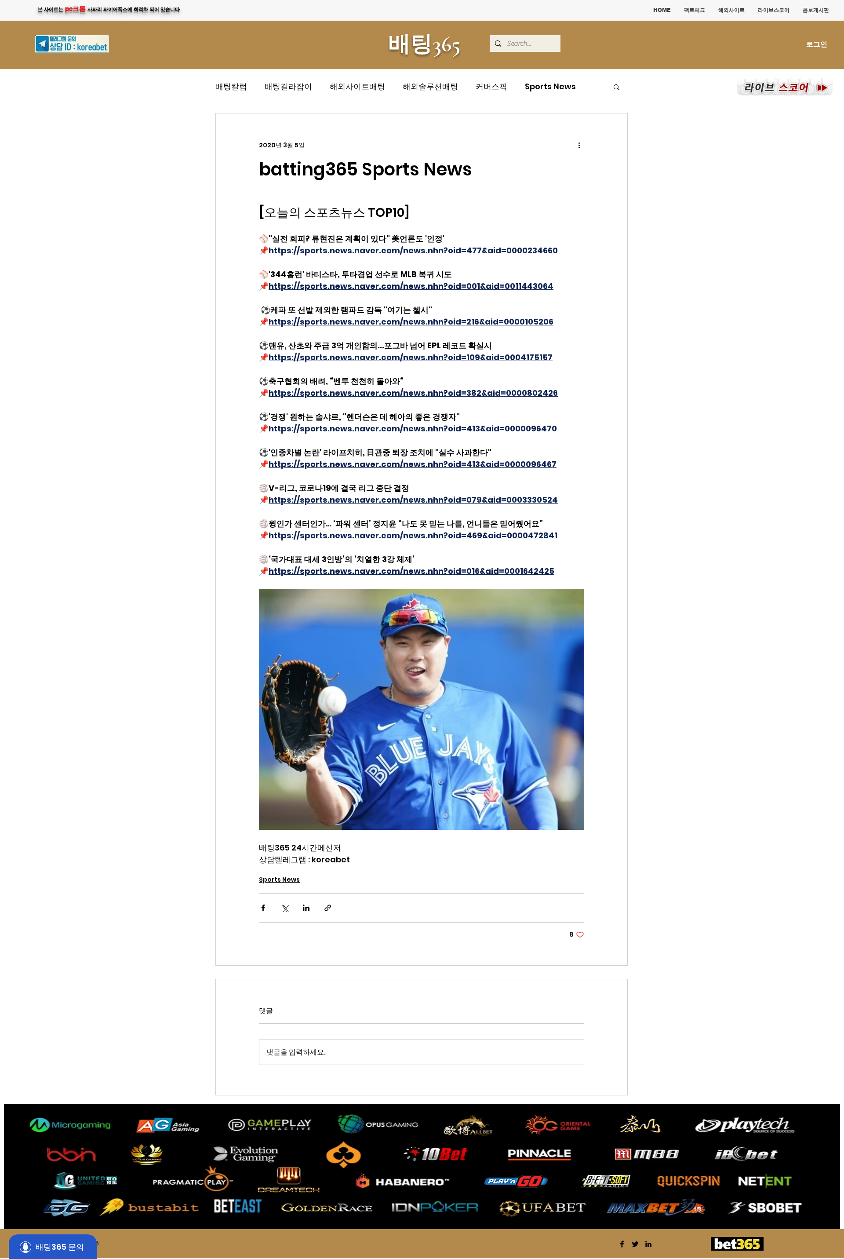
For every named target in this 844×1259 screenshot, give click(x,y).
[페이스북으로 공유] (263, 908)
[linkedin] (648, 1244)
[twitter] (635, 1244)
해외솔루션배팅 (430, 86)
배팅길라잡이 (288, 86)
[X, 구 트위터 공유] (284, 908)
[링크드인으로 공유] (306, 908)
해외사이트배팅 (357, 86)
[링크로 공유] (328, 908)
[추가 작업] (579, 145)
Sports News (550, 86)
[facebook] (622, 1244)
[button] (616, 86)
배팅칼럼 (231, 86)
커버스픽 (491, 86)
